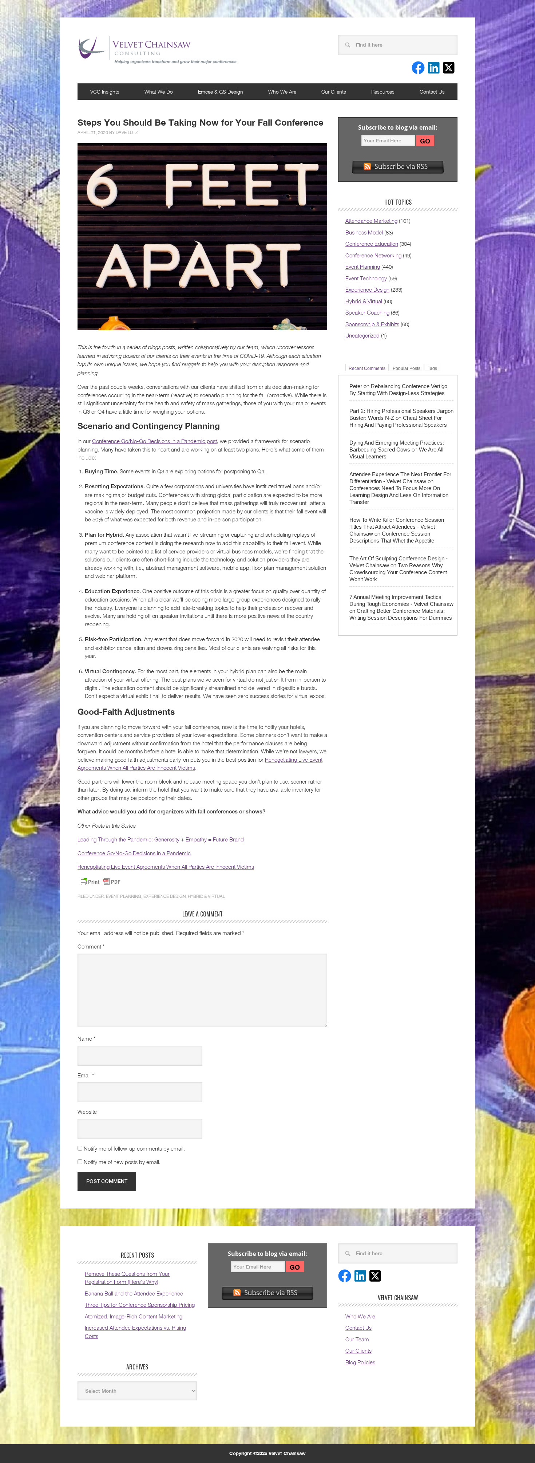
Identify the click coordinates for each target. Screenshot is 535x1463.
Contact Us (432, 91)
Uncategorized (362, 335)
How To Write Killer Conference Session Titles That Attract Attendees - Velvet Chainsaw (396, 527)
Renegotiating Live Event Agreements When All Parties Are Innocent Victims (166, 866)
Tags (432, 368)
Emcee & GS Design (220, 91)
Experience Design (164, 896)
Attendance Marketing (371, 220)
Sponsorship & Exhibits (372, 324)
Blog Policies (360, 1362)
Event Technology (366, 278)
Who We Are (282, 91)
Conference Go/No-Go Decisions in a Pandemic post (154, 441)
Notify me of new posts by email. (122, 1162)
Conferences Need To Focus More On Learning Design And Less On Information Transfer (398, 495)
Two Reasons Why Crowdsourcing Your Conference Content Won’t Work (398, 572)
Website (87, 1111)
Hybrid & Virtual (206, 896)
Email (86, 1075)
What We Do (158, 91)
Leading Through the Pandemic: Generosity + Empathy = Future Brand (161, 839)
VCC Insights (104, 91)
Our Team (357, 1339)
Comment (91, 946)
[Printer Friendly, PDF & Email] (100, 881)
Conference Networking (373, 255)
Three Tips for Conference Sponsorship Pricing (140, 1304)
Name (86, 1038)
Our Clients (333, 91)
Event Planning (123, 896)
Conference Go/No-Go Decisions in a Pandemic (134, 853)
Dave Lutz (127, 132)
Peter (355, 386)
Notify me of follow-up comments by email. (134, 1148)
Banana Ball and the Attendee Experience (134, 1293)
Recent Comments (367, 368)
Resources (383, 91)
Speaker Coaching (367, 312)
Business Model (364, 232)
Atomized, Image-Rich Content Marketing (133, 1316)
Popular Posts (406, 368)
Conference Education (371, 243)
